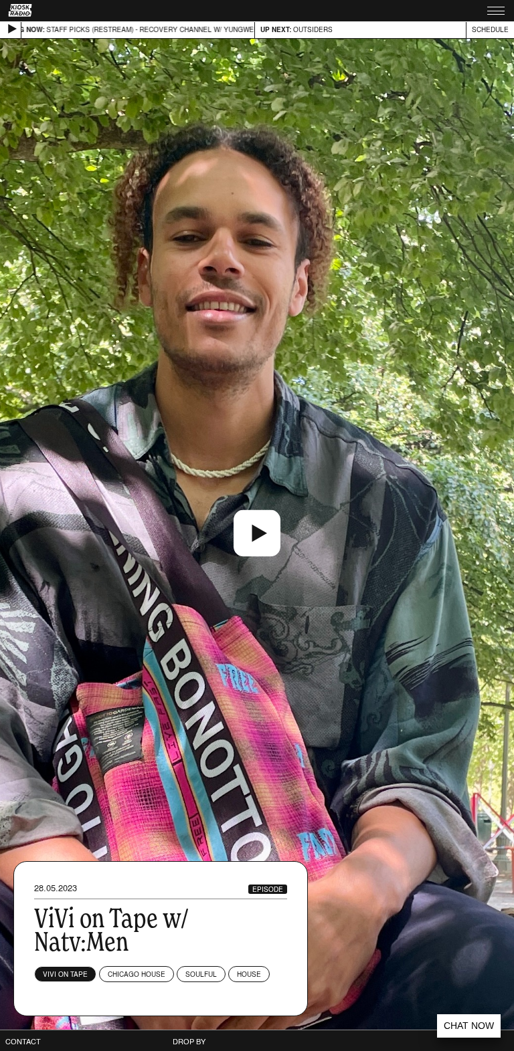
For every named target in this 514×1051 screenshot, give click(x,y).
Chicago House (136, 974)
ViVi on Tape (65, 974)
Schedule (490, 29)
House (249, 974)
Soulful (201, 974)
